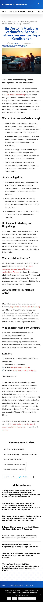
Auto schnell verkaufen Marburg (14, 449)
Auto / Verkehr (11, 22)
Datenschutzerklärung (27, 598)
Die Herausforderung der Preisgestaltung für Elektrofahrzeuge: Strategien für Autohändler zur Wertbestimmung (21, 518)
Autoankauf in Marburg (29, 454)
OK (9, 598)
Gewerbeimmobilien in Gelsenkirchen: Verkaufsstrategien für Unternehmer (19, 537)
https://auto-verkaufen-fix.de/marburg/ (25, 307)
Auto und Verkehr (8, 46)
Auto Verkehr (21, 46)
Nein (14, 598)
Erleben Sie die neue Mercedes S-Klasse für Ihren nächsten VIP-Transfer (20, 528)
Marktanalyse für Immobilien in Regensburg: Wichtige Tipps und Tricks (20, 545)
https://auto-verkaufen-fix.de (24, 370)
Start (3, 22)
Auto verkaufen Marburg (15, 95)
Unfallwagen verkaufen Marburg (14, 469)
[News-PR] (8, 43)
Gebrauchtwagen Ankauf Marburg (14, 464)
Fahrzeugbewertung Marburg (13, 459)
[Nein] (40, 595)
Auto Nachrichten (20, 45)
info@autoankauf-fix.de (20, 367)
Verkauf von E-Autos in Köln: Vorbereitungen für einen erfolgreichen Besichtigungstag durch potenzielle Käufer (20, 567)
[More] (33, 477)
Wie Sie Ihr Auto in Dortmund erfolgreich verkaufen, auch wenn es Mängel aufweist (21, 555)
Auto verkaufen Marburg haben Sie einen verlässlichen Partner (17, 269)
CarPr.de (5, 430)
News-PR (16, 43)
